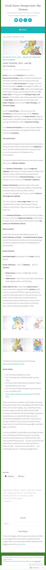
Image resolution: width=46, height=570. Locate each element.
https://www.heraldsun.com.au (13, 364)
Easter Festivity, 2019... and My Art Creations (22, 57)
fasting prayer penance (15, 493)
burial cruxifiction (14, 490)
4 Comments (7, 501)
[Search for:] (23, 523)
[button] (14, 323)
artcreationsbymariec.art (21, 70)
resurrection (7, 498)
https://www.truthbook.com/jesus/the (18, 394)
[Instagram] (30, 20)
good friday (28, 493)
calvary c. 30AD (26, 490)
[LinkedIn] (21, 20)
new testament (22, 496)
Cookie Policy (37, 561)
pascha (30, 496)
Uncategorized (9, 60)
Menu (24, 30)
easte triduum (36, 490)
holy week (13, 496)
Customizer (22, 544)
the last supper (17, 498)
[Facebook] (16, 20)
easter (5, 493)
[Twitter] (25, 20)
